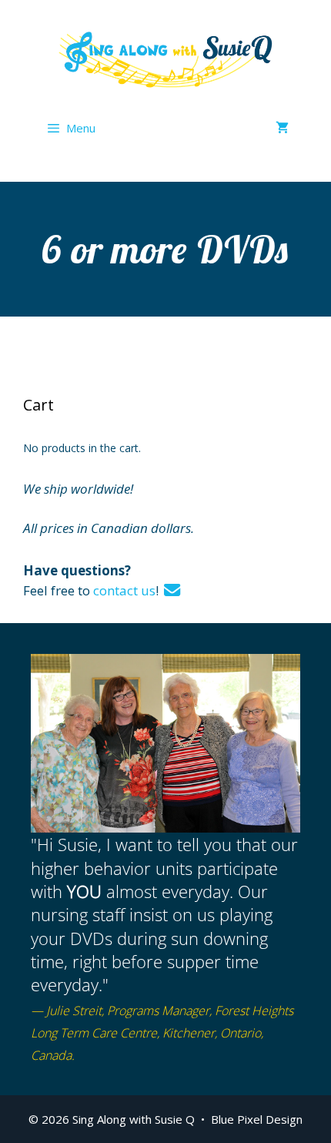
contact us (124, 590)
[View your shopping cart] (282, 128)
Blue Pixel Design (257, 1119)
